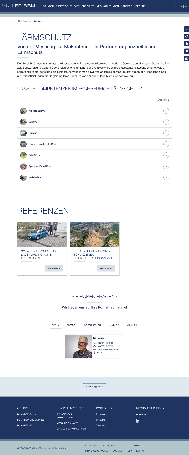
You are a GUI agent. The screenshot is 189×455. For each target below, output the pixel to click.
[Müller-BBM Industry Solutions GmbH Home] (18, 5)
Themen (75, 6)
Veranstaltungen (108, 6)
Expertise (62, 6)
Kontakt (141, 450)
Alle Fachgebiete (94, 386)
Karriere (126, 6)
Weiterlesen (54, 268)
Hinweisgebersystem (96, 450)
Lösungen (48, 6)
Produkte (88, 6)
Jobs (129, 450)
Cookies (117, 450)
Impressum (91, 445)
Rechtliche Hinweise (132, 445)
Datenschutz (109, 445)
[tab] (55, 325)
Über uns (139, 6)
